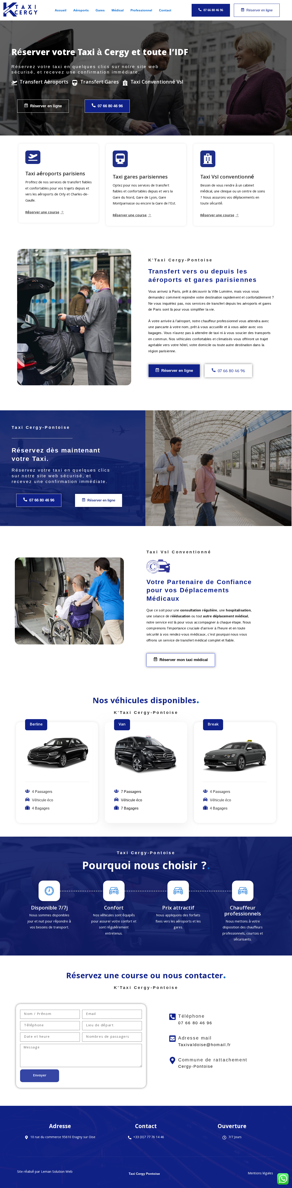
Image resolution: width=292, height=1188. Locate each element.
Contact (165, 10)
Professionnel (141, 10)
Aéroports (81, 10)
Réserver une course (42, 213)
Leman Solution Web (57, 1172)
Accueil (60, 10)
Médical (118, 10)
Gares (100, 10)
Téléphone (191, 1016)
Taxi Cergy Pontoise (144, 1173)
